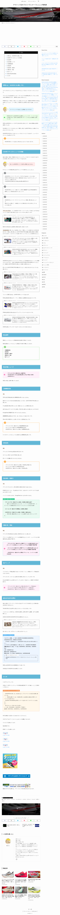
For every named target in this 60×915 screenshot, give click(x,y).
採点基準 (9, 59)
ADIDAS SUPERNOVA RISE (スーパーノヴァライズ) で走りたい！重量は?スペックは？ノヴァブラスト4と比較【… (25, 303)
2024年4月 (45, 204)
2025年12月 (45, 155)
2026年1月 (45, 153)
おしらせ (44, 235)
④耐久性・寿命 (10, 69)
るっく (8, 845)
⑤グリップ (9, 71)
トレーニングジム (46, 255)
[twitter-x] (30, 909)
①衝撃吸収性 (10, 63)
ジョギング (24, 799)
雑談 (44, 286)
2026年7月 (45, 138)
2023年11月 (45, 216)
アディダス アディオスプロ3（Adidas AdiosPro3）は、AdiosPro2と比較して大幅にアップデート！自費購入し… (24, 218)
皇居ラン (37, 799)
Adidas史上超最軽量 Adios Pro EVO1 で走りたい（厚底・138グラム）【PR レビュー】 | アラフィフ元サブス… (24, 622)
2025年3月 (45, 177)
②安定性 (9, 65)
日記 (44, 279)
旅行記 (44, 277)
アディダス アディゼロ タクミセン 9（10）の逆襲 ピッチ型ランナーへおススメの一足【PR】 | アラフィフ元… (24, 239)
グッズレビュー (46, 240)
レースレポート (46, 267)
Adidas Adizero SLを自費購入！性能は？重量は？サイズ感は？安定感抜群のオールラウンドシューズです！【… (24, 275)
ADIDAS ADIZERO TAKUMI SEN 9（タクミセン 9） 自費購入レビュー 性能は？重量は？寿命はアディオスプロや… (24, 250)
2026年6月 (45, 141)
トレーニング (45, 252)
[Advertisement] (30, 33)
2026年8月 (45, 136)
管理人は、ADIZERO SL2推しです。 (15, 55)
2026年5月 (45, 143)
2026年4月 (45, 145)
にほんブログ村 (6, 735)
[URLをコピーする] (37, 46)
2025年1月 (45, 182)
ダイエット (29, 799)
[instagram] (31, 909)
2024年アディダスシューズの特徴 (14, 57)
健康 (44, 272)
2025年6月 (45, 170)
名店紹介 (44, 274)
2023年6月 (45, 228)
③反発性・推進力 (11, 67)
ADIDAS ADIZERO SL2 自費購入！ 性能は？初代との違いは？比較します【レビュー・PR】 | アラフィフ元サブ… (24, 285)
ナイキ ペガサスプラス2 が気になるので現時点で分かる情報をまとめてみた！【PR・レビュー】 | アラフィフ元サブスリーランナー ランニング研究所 (50, 117)
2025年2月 (45, 180)
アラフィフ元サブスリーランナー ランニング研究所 (30, 5)
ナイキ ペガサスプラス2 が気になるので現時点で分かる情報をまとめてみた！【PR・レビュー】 (50, 64)
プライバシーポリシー (27, 911)
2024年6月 (45, 199)
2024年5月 (45, 202)
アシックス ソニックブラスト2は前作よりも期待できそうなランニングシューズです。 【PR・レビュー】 (50, 54)
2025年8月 (45, 165)
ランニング (33, 799)
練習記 (44, 284)
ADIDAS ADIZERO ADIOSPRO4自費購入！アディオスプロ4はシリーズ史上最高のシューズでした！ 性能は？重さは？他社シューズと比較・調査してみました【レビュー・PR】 (50, 85)
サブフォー (13, 799)
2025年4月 (45, 175)
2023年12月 (45, 214)
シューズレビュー (19, 799)
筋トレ (3, 800)
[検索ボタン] (38, 1)
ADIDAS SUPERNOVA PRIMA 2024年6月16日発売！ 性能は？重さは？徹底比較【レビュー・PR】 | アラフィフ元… (25, 318)
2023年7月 (45, 226)
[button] (5, 46)
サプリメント (45, 245)
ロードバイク (45, 269)
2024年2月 (45, 209)
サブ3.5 (4, 799)
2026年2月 (45, 150)
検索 (57, 46)
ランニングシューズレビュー (7, 13)
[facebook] (28, 909)
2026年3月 (45, 148)
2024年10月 (45, 189)
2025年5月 (45, 172)
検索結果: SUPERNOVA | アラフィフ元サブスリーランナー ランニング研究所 (21, 658)
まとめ (8, 75)
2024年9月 (45, 192)
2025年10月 (45, 160)
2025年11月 (45, 158)
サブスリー (8, 799)
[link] (16, 859)
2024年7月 (45, 197)
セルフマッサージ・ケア (47, 247)
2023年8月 (45, 224)
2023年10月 (45, 219)
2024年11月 (45, 187)
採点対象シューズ (11, 61)
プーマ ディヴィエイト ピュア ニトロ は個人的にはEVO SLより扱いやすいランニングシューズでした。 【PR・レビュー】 (50, 113)
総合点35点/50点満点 (11, 73)
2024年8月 (45, 194)
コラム (44, 242)
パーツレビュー (46, 257)
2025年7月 (45, 167)
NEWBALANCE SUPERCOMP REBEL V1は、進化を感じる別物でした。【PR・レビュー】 (50, 74)
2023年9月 (45, 221)
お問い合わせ (34, 911)
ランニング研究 (46, 264)
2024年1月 (45, 211)
